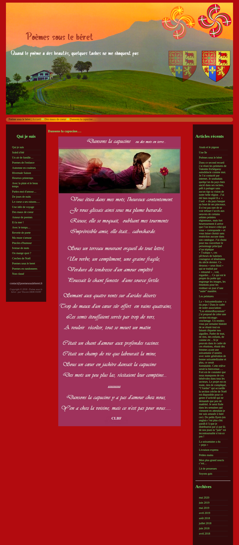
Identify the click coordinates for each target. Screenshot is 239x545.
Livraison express (208, 449)
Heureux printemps (22, 177)
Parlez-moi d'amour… (24, 191)
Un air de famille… (22, 157)
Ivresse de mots (20, 248)
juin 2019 (204, 502)
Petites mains (206, 455)
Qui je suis (18, 147)
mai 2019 (204, 507)
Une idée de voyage (23, 206)
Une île (203, 152)
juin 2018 (204, 528)
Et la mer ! (18, 222)
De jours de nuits (21, 196)
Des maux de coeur (55, 119)
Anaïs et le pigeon (209, 147)
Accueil (36, 119)
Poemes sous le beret (23, 263)
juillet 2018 (205, 523)
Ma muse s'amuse (21, 237)
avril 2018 (204, 533)
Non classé (18, 273)
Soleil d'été (18, 152)
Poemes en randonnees (24, 268)
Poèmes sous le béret (210, 157)
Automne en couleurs (24, 167)
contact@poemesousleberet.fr (26, 283)
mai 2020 (204, 497)
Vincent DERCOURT (31, 292)
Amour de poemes (22, 217)
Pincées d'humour (22, 242)
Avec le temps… (21, 227)
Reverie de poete (21, 232)
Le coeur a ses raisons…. (26, 201)
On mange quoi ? (21, 253)
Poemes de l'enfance (23, 162)
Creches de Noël (21, 258)
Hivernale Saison (21, 172)
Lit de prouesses (208, 468)
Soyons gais (205, 473)
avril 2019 (204, 512)
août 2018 (204, 518)
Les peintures (206, 296)
